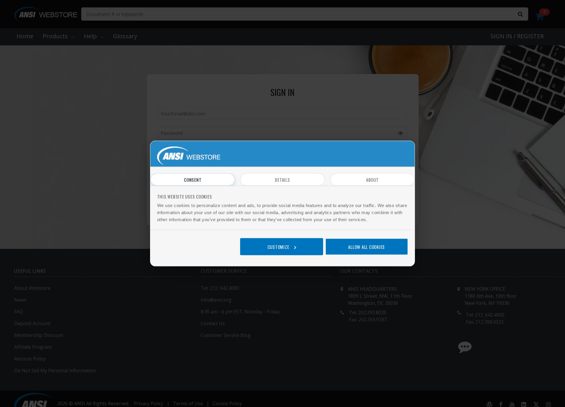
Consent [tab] (192, 179)
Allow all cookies (366, 246)
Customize (278, 246)
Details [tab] (282, 179)
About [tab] (372, 179)
